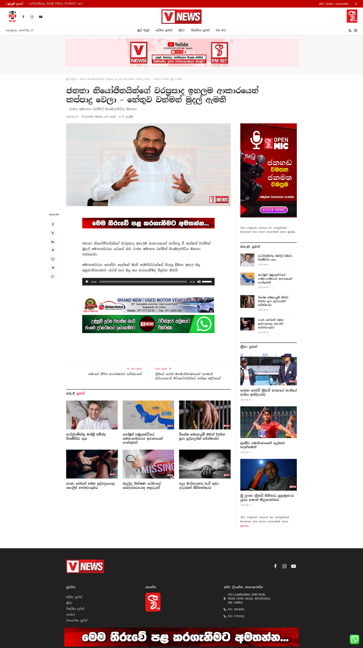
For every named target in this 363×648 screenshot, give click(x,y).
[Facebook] (52, 224)
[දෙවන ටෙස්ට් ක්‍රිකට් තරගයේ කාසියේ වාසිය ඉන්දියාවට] (268, 369)
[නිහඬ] (199, 282)
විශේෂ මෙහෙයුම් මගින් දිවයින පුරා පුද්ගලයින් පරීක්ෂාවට (202, 436)
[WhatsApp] (52, 276)
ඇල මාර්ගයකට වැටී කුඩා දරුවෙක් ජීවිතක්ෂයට (199, 486)
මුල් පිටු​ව (71, 79)
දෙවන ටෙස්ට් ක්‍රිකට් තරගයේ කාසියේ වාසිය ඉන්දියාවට (268, 392)
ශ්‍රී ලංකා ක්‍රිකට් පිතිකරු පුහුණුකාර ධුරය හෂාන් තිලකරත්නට (267, 498)
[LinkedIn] (52, 241)
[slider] (207, 281)
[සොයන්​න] (350, 30)
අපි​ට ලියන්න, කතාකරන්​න (334, 3)
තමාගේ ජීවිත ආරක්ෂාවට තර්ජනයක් (115, 374)
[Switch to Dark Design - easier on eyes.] (355, 3)
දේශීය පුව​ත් (164, 30)
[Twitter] (52, 233)
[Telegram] (52, 267)
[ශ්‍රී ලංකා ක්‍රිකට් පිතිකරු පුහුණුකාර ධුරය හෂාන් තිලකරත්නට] (268, 475)
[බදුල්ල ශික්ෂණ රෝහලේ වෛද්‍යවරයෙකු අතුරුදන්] (148, 464)
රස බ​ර (221, 30)
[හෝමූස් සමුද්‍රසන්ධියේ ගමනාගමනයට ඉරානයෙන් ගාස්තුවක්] (148, 415)
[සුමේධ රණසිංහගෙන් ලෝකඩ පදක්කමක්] (268, 422)
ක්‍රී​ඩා (181, 30)
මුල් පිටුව (143, 30)
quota (291, 232)
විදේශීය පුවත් (200, 30)
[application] (148, 281)
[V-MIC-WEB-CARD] (268, 170)
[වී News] (181, 17)
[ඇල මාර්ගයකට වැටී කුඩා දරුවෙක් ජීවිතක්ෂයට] (205, 464)
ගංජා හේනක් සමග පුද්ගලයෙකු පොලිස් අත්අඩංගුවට (90, 486)
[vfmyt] (181, 53)
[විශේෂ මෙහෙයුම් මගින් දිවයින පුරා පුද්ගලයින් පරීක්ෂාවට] (205, 415)
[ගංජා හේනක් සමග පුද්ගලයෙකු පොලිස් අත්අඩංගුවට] (92, 464)
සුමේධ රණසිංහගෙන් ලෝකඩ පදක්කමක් (262, 445)
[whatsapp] (148, 324)
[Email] (52, 259)
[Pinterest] (52, 250)
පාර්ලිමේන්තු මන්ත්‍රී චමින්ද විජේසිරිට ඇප (86, 436)
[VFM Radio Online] (11, 16)
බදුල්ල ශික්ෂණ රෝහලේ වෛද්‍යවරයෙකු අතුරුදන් (142, 486)
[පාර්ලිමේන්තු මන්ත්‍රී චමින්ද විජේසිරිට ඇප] (92, 415)
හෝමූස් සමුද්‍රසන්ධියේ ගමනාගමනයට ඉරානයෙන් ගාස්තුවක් (67, 3)
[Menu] (355, 30)
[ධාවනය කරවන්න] (87, 282)
